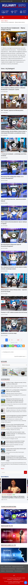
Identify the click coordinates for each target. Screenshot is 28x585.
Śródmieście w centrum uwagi (8, 333)
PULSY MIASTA (4, 476)
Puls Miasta (9, 494)
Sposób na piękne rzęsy (19, 356)
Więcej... (3, 468)
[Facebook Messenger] (18, 346)
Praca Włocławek (18, 571)
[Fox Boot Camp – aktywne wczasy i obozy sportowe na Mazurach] (3, 384)
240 (18, 340)
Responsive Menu (22, 1)
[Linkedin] (7, 346)
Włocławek (4, 494)
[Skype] (21, 346)
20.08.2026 (5, 499)
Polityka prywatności (20, 568)
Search (25, 472)
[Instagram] (15, 346)
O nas (2, 566)
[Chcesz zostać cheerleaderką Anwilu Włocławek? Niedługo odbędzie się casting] (3, 426)
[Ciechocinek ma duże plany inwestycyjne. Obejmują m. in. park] (3, 450)
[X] (5, 346)
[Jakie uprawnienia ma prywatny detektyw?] (3, 410)
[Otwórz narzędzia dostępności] (25, 582)
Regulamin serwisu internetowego (8, 568)
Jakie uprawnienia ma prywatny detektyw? (16, 408)
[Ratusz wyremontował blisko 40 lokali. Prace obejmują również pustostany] (3, 443)
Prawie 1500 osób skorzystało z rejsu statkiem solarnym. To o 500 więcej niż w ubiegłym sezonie (16, 434)
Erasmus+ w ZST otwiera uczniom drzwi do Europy (14, 312)
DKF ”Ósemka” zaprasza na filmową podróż (12, 110)
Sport (13, 494)
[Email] (13, 346)
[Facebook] (2, 346)
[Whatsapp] (10, 346)
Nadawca (3, 571)
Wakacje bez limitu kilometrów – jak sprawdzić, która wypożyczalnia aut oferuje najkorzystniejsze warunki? (14, 401)
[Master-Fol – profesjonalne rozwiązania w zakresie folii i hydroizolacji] (3, 392)
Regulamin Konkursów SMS (17, 566)
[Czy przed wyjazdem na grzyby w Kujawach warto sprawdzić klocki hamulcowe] (3, 417)
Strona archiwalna (9, 571)
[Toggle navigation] (2, 17)
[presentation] (24, 477)
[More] (23, 346)
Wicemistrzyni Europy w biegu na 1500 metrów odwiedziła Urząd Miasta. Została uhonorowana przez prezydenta (13, 498)
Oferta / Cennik (8, 566)
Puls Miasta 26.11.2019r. (8, 352)
